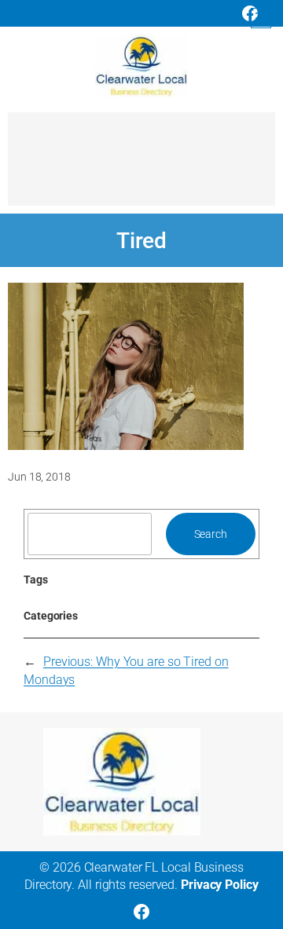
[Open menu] (261, 18)
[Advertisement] (141, 166)
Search (210, 534)
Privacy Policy (220, 884)
